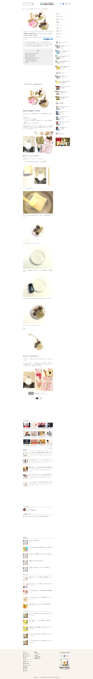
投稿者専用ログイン (37, 658)
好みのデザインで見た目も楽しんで (30, 56)
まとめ (26, 62)
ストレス (28, 516)
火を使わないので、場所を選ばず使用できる (31, 61)
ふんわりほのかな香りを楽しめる (30, 60)
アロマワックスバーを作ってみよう (32, 53)
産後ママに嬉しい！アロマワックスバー (33, 57)
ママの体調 (40, 516)
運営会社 (36, 652)
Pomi (27, 508)
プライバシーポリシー (38, 653)
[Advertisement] (30, 526)
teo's (24, 516)
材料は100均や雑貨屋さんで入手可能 (30, 54)
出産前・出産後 (46, 516)
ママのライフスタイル (34, 516)
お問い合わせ (36, 655)
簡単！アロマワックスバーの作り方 (30, 55)
